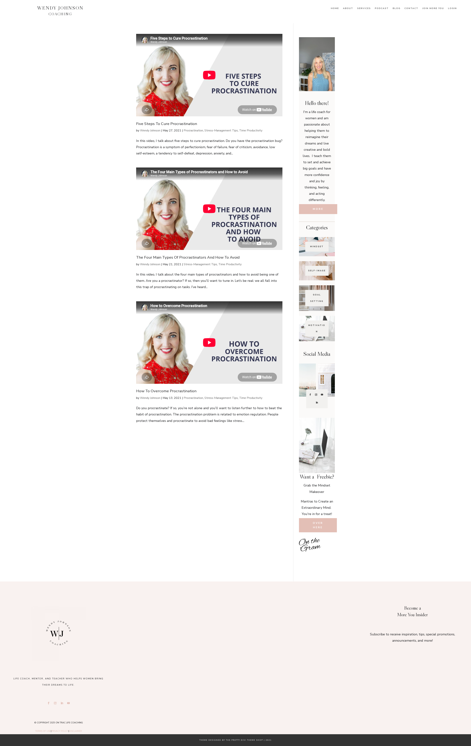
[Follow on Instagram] (316, 394)
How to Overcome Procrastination (166, 391)
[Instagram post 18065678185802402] (317, 557)
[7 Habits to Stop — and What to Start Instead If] (305, 557)
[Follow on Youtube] (322, 394)
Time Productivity (250, 130)
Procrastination (193, 130)
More (318, 209)
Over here (318, 525)
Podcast (382, 8)
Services (364, 8)
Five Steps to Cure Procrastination (166, 123)
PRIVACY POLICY (59, 731)
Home (335, 8)
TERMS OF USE (43, 731)
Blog (396, 8)
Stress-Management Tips (221, 130)
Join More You (433, 8)
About (348, 8)
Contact (411, 8)
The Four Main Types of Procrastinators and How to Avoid (188, 257)
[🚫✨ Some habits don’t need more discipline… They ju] (329, 557)
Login (452, 8)
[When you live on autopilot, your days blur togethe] (329, 549)
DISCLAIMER (75, 731)
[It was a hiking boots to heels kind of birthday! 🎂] (164, 621)
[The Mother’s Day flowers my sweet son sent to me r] (235, 621)
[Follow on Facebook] (310, 394)
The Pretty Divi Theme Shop (244, 740)
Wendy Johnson (150, 130)
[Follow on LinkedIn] (317, 402)
